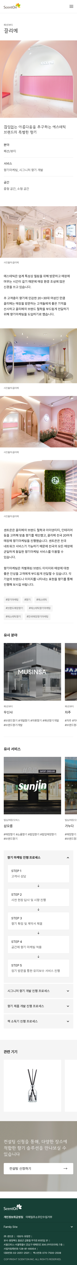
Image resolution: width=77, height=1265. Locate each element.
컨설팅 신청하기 (20, 1169)
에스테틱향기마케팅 (40, 608)
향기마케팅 (13, 599)
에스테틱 (42, 599)
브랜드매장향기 (15, 608)
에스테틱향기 (14, 616)
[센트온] (12, 6)
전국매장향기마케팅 (38, 616)
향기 (28, 599)
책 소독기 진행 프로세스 (22, 1021)
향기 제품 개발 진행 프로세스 (25, 1006)
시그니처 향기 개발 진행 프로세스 (28, 991)
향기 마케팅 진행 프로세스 (24, 857)
